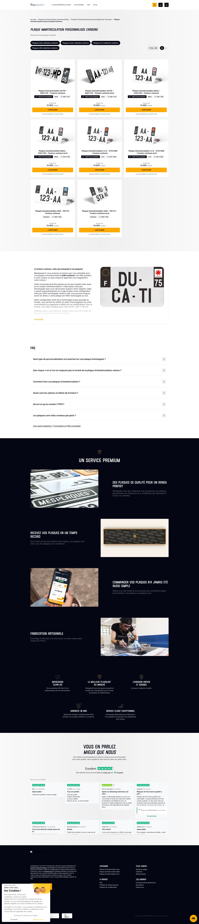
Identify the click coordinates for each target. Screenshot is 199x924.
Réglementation (141, 874)
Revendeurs (140, 885)
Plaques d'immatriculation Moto (110, 872)
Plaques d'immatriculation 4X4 (109, 874)
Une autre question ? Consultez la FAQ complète (56, 426)
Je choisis (14, 919)
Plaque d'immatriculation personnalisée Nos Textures (91, 19)
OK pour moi (38, 919)
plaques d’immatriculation (38, 868)
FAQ (101, 882)
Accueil (33, 19)
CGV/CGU (139, 872)
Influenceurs (140, 887)
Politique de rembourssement (109, 885)
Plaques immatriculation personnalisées (53, 19)
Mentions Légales (141, 869)
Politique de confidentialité (108, 887)
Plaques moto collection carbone (76, 43)
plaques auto (48, 871)
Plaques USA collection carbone (45, 48)
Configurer (52, 110)
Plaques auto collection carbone (45, 43)
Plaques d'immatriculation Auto (110, 869)
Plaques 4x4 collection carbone (105, 43)
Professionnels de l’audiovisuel (146, 882)
